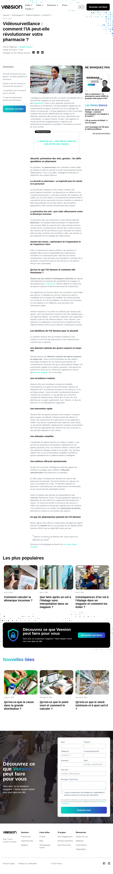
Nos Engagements (65, 837)
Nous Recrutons (64, 845)
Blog (41, 841)
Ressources (51, 5)
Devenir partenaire (65, 841)
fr (80, 7)
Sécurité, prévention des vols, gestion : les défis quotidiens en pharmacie (15, 76)
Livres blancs (81, 845)
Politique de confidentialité (27, 863)
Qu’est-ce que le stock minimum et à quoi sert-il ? (91, 705)
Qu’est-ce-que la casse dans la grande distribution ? (19, 705)
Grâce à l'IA (50, 284)
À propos (28, 9)
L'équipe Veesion (25, 47)
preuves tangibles (40, 372)
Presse (64, 5)
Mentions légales (9, 863)
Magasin (24, 845)
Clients (38, 5)
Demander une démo (14, 109)
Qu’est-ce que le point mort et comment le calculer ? (54, 705)
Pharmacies (26, 837)
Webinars (80, 841)
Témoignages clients (44, 846)
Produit (27, 5)
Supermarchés (27, 841)
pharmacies (38, 103)
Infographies (81, 849)
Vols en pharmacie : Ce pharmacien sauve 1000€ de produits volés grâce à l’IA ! (96, 96)
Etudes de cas (82, 837)
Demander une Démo (98, 7)
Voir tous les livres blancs (101, 133)
